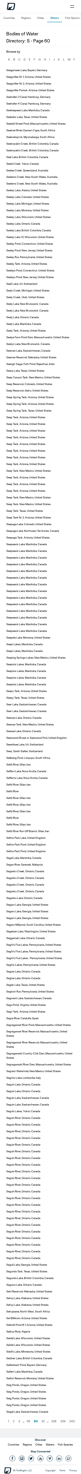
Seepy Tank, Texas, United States (25, 697)
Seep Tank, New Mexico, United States (28, 470)
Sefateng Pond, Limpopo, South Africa (28, 758)
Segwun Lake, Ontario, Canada (24, 1285)
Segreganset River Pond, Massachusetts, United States (38, 1025)
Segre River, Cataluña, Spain (22, 1018)
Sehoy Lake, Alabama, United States (27, 1298)
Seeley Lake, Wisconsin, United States (28, 217)
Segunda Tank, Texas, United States (26, 1271)
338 (53, 1421)
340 (72, 1421)
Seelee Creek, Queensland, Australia (27, 170)
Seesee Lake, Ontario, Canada (23, 731)
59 (28, 1421)
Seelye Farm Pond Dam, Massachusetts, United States (37, 337)
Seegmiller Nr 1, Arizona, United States (28, 77)
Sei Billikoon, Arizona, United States (26, 1318)
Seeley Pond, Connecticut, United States (29, 243)
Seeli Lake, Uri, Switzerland (21, 284)
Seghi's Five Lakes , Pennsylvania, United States (34, 958)
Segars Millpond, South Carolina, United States (33, 924)
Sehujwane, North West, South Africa (28, 1311)
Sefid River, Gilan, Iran (18, 784)
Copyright (50, 1470)
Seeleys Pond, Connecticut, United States (30, 270)
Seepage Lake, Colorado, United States (29, 524)
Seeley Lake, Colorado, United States (27, 197)
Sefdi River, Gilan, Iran (18, 764)
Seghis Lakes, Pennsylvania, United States (30, 965)
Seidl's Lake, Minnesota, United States (28, 1351)
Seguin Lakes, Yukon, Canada (23, 1111)
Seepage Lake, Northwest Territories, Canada (32, 531)
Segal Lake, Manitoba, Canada (23, 858)
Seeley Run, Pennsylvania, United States (29, 257)
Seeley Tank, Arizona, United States (26, 264)
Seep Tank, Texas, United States (24, 511)
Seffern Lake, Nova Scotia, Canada (26, 771)
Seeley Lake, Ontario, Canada (23, 223)
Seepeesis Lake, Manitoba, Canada (26, 544)
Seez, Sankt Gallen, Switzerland (24, 751)
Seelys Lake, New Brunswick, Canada (28, 344)
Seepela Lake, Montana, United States (28, 637)
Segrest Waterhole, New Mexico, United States (33, 1071)
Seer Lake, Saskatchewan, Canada (26, 704)
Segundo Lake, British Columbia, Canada (29, 1278)
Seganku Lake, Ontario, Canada (24, 898)
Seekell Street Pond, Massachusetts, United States (36, 123)
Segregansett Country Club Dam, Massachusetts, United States (39, 1056)
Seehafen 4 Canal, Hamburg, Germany (28, 103)
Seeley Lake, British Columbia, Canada (28, 230)
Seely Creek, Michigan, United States (28, 290)
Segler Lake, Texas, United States (25, 985)
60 (36, 1421)
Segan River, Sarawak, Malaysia (24, 864)
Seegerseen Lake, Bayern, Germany (26, 70)
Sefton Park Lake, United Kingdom (26, 838)
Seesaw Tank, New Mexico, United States (30, 724)
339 (62, 1421)
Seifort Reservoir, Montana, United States (30, 1378)
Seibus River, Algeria (18, 1331)
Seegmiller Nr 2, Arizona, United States (28, 83)
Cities (40, 18)
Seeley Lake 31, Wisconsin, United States (30, 237)
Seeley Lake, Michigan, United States (27, 203)
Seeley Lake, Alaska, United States (26, 190)
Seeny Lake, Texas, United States (25, 370)
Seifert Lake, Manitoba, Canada (24, 1371)
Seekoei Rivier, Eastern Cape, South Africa (30, 130)
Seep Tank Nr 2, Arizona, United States (28, 517)
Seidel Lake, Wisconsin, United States (28, 1338)
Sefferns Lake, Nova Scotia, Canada (27, 778)
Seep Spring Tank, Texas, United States (29, 410)
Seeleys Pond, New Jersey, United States (30, 277)
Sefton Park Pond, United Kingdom (26, 844)
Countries (9, 18)
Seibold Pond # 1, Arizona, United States (29, 1325)
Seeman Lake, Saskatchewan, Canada (28, 350)
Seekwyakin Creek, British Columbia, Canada (32, 143)
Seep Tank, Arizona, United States (25, 417)
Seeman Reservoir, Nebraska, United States (31, 357)
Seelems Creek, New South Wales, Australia (31, 177)
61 (43, 1421)
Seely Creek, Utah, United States (25, 297)
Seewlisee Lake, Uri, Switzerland (24, 744)
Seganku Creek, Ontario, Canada (25, 871)
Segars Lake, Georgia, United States (27, 904)
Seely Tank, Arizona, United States (26, 330)
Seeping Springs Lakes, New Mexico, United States (36, 657)
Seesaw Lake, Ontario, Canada (23, 718)
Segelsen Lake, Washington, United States (31, 931)
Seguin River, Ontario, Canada (23, 1118)
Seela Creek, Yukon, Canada (22, 163)
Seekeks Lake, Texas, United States (26, 117)
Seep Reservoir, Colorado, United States (29, 384)
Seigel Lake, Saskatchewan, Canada (27, 1411)
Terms (62, 1470)
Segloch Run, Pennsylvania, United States (30, 991)
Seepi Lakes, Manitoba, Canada (24, 644)
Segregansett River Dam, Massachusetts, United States (38, 1064)
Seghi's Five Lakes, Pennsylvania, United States (33, 945)
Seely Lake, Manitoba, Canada (23, 324)
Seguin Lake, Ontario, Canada (23, 1084)
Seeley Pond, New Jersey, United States (29, 250)
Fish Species (72, 18)
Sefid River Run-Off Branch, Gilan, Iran (27, 831)
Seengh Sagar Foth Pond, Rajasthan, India (30, 364)
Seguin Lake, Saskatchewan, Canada (27, 1098)
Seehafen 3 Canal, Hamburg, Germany (28, 97)
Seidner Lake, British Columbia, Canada (29, 1358)
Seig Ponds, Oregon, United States (26, 1385)
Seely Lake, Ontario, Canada (22, 317)
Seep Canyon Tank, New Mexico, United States (33, 377)
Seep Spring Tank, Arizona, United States (30, 397)
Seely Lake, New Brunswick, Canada (27, 304)
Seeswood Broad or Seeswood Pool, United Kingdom (36, 738)
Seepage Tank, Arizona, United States (28, 537)
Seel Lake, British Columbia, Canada (27, 157)
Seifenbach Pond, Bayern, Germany (26, 1365)
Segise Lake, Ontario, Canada (23, 971)
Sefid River (12, 791)
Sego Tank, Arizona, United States (25, 1011)
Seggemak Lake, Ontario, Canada (25, 938)
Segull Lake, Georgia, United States (26, 1264)
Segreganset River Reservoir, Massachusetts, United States (36, 1033)
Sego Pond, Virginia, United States (26, 1005)
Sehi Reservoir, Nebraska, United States (29, 1291)
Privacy (73, 1470)
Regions (26, 18)
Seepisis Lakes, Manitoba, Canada (26, 664)
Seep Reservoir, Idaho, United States (27, 390)
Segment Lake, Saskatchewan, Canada (29, 998)
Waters (54, 18)
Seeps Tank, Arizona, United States (26, 691)
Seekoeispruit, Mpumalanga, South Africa (30, 137)
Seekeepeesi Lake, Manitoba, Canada (28, 110)
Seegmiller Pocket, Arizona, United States (30, 90)
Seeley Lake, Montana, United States (27, 210)
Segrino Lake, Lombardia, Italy (23, 1078)
